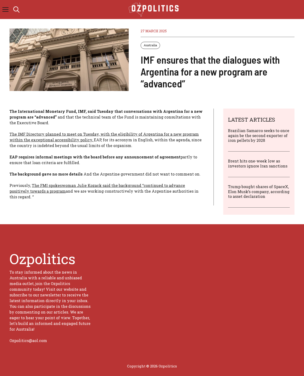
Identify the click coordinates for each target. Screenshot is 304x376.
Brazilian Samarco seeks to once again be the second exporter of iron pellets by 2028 (258, 135)
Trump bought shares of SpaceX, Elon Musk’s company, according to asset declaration (259, 191)
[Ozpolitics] (154, 9)
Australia (150, 45)
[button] (16, 9)
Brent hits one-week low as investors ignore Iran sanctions (257, 163)
